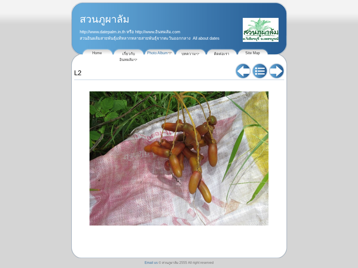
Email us (151, 263)
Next (276, 71)
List (259, 71)
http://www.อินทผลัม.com (157, 32)
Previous (243, 71)
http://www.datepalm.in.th (102, 32)
